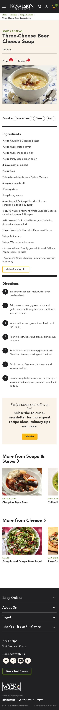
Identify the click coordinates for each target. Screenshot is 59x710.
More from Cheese (22, 520)
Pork (50, 118)
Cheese (39, 118)
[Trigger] (4, 6)
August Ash (51, 706)
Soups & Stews (26, 15)
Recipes (13, 15)
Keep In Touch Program (17, 671)
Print (5, 61)
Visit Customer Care (13, 646)
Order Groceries (13, 269)
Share (21, 61)
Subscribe (29, 436)
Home (4, 15)
